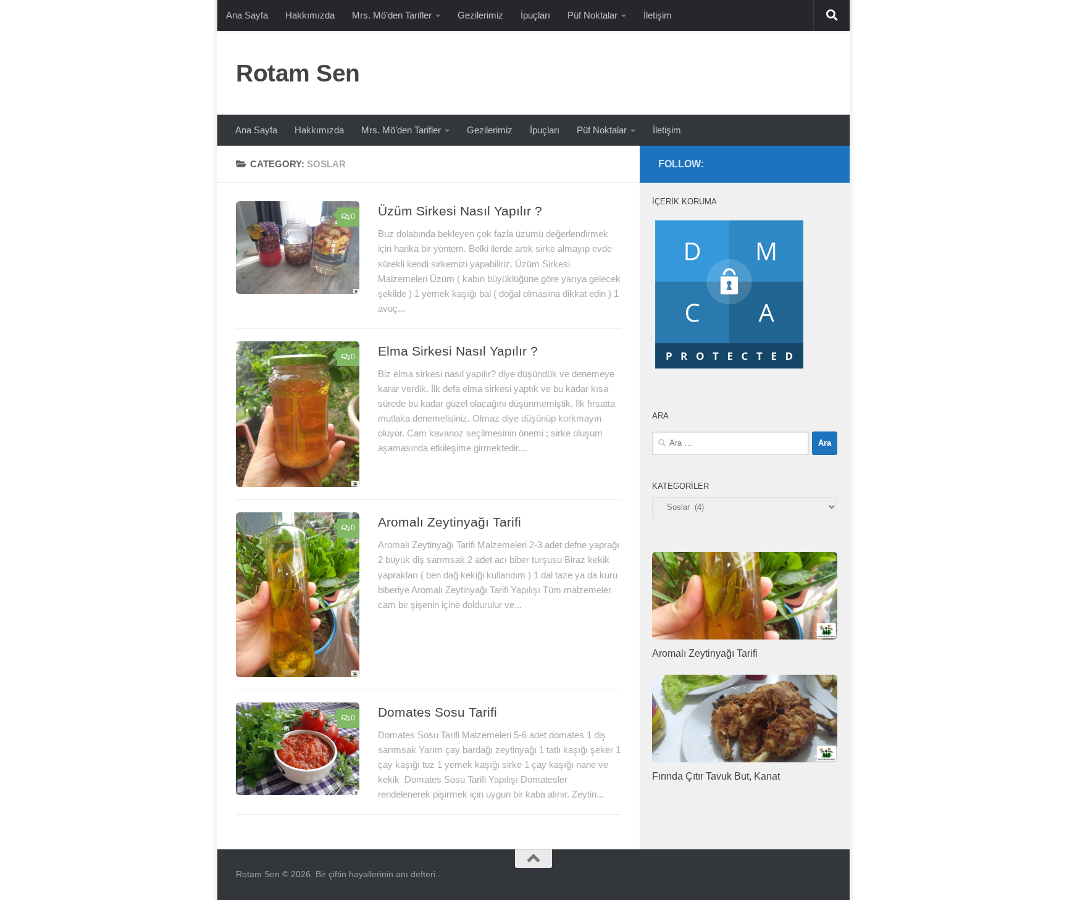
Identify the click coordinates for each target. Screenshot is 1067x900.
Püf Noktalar (592, 15)
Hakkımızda (310, 15)
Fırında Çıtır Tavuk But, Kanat (716, 776)
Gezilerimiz (480, 15)
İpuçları (535, 15)
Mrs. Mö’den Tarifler (392, 15)
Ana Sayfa (247, 15)
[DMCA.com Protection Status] (729, 368)
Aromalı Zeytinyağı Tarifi (449, 522)
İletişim (657, 15)
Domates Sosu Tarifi (437, 712)
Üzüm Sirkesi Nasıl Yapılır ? (460, 211)
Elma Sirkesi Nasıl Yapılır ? (458, 351)
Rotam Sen (298, 72)
